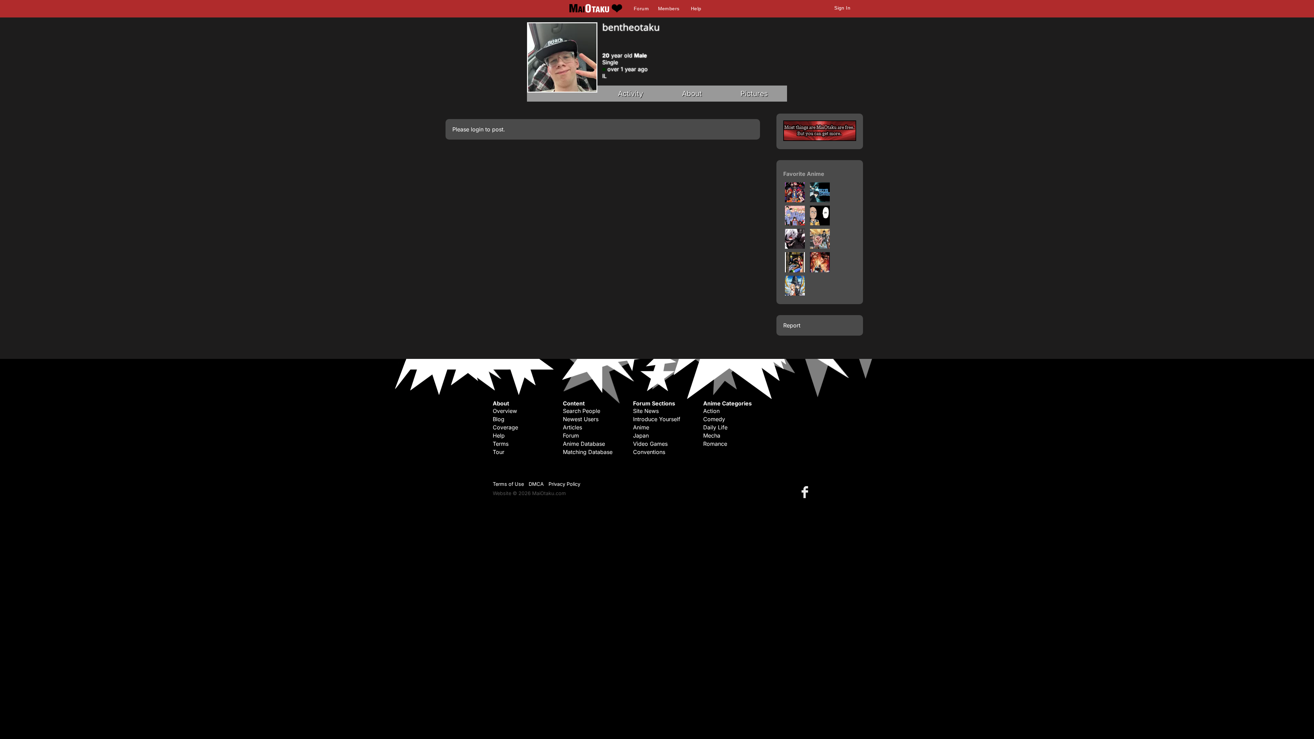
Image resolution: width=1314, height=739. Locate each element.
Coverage (505, 427)
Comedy (714, 419)
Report (791, 325)
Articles (572, 427)
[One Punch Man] (820, 223)
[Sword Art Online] (795, 293)
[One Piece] (795, 270)
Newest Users (580, 419)
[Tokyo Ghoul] (795, 246)
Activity (630, 93)
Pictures (754, 93)
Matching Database (588, 452)
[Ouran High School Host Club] (795, 223)
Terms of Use (508, 484)
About (692, 93)
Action (711, 410)
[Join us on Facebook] (806, 491)
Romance (715, 443)
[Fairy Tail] (820, 246)
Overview (505, 410)
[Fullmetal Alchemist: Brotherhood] (820, 270)
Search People (581, 410)
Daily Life (715, 427)
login (477, 129)
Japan (641, 435)
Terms (500, 443)
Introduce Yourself (656, 419)
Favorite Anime (803, 173)
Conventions (649, 452)
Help (696, 8)
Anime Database (584, 443)
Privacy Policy (564, 484)
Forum (641, 8)
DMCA (536, 484)
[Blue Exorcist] (820, 200)
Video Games (650, 443)
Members (669, 8)
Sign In (842, 8)
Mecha (711, 435)
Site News (646, 410)
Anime (641, 427)
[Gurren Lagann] (795, 200)
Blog (498, 419)
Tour (498, 452)
